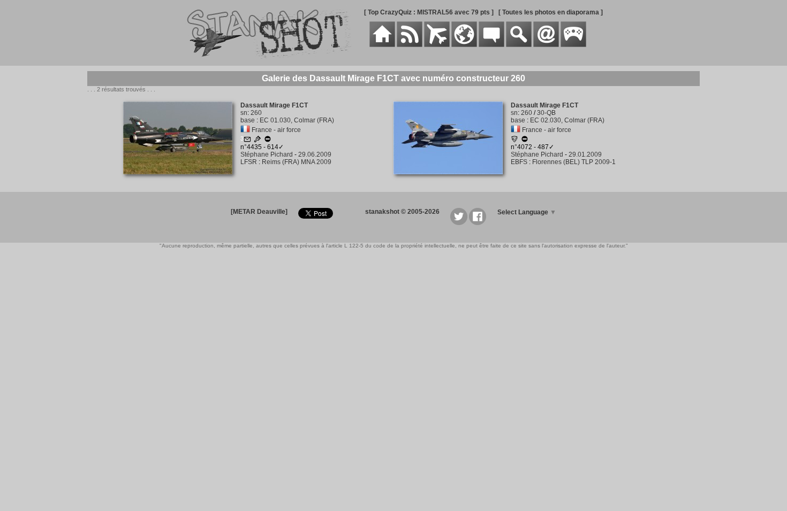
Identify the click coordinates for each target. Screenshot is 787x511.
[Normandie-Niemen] (514, 140)
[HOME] (382, 45)
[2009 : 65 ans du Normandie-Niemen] (257, 140)
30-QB (546, 113)
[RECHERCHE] (519, 45)
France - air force (276, 130)
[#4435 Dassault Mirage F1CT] (181, 180)
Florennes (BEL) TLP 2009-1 (574, 162)
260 (256, 113)
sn (243, 113)
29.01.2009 (585, 154)
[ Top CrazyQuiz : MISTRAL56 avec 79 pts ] (429, 12)
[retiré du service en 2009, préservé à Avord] (267, 140)
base (247, 120)
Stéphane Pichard (266, 154)
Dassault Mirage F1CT (274, 105)
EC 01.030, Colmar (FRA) (297, 120)
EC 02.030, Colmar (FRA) (567, 120)
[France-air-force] (245, 130)
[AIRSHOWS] (464, 45)
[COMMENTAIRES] (491, 45)
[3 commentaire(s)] (247, 140)
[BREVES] (409, 45)
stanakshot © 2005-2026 (402, 211)
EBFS (519, 162)
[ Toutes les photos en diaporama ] (550, 12)
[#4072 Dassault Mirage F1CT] (452, 180)
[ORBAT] (437, 45)
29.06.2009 (314, 154)
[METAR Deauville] (259, 211)
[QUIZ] (573, 45)
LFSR (248, 162)
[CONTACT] (546, 45)
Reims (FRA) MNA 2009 (296, 162)
